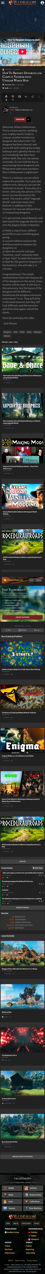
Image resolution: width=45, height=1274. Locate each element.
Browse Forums (22, 908)
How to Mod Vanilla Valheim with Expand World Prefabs (20, 513)
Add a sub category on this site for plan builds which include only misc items (23, 873)
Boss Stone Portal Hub (9, 1142)
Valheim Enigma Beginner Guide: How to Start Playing (21, 669)
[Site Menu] (2, 2)
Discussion (8, 875)
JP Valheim (14, 108)
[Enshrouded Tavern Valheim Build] (22, 1083)
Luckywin (5, 890)
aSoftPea (6, 1017)
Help (9, 901)
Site (3, 875)
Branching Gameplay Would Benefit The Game (17, 881)
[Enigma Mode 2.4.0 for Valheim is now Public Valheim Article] (22, 741)
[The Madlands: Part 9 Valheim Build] (22, 1040)
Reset (29, 332)
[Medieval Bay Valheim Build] (22, 997)
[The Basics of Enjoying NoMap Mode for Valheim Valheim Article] (22, 697)
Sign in (38, 580)
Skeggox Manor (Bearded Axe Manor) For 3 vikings (19, 969)
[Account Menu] (42, 2)
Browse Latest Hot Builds (22, 1157)
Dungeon (7, 332)
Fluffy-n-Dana (7, 973)
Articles (8, 69)
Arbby (5, 1060)
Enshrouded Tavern (9, 1099)
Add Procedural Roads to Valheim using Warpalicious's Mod (22, 558)
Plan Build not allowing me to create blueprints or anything (22, 899)
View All (22, 861)
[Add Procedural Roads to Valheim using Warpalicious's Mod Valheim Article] (22, 542)
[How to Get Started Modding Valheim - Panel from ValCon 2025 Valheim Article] (22, 451)
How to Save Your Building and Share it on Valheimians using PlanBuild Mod (22, 377)
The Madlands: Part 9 (9, 1055)
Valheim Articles (19, 626)
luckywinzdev (40, 892)
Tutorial (17, 69)
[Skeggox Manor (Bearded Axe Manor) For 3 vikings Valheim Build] (22, 954)
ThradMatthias (7, 1103)
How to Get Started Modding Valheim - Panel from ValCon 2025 (20, 467)
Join (31, 580)
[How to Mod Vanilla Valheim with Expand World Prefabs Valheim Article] (22, 497)
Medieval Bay (7, 1012)
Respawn (37, 332)
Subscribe (20, 119)
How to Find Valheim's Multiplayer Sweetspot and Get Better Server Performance (21, 800)
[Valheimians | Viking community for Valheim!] (22, 2)
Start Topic (38, 868)
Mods (22, 332)
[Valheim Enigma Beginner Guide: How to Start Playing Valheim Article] (22, 654)
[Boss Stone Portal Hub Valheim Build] (22, 1127)
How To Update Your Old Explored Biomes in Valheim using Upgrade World (21, 422)
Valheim (4, 884)
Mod (15, 332)
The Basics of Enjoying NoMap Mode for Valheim (19, 713)
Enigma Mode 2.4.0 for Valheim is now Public (17, 756)
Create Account (22, 617)
